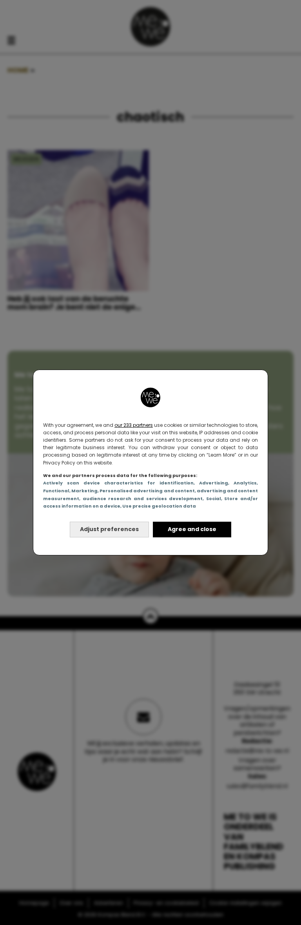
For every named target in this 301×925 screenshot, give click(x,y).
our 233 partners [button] (133, 425)
